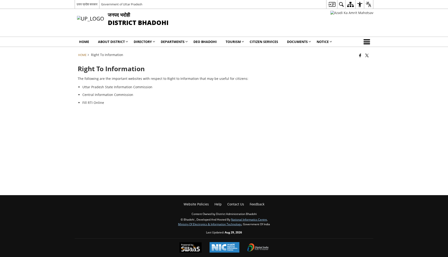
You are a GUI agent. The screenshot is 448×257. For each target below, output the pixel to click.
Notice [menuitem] (323, 41)
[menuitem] (331, 4)
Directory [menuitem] (143, 41)
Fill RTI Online (93, 102)
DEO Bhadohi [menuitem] (205, 41)
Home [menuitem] (84, 41)
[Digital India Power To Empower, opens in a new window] (258, 248)
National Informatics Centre (249, 219)
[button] (367, 42)
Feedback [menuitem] (257, 204)
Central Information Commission (107, 94)
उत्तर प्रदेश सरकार (87, 4)
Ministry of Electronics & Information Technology (210, 224)
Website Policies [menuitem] (196, 204)
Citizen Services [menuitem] (264, 41)
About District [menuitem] (111, 41)
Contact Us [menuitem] (235, 204)
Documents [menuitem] (297, 41)
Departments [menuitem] (173, 41)
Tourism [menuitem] (233, 41)
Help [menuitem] (218, 204)
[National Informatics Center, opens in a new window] (224, 248)
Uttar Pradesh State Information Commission (117, 87)
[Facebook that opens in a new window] (360, 55)
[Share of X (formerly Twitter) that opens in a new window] (367, 55)
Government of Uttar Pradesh (121, 4)
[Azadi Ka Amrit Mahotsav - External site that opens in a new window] (351, 13)
